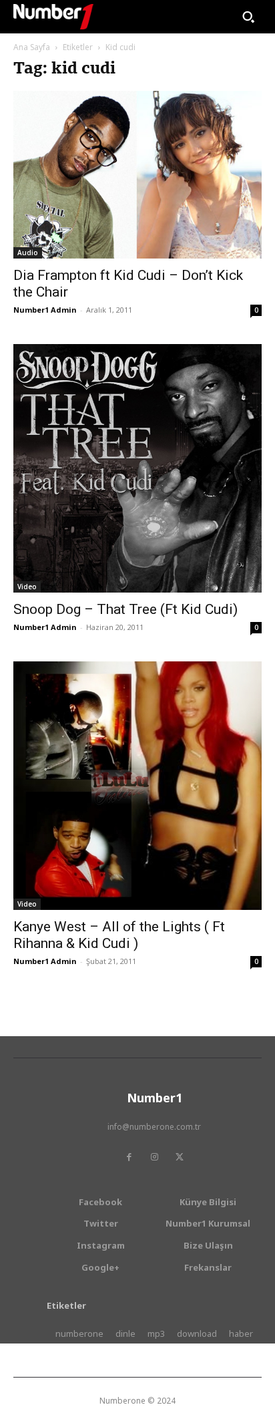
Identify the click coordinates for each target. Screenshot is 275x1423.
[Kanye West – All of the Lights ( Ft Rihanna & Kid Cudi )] (137, 785)
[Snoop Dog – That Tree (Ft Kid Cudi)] (137, 468)
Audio (27, 252)
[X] (179, 1157)
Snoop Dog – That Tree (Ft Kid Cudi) (125, 609)
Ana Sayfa (31, 47)
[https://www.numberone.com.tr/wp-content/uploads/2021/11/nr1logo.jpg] (53, 16)
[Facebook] (129, 1157)
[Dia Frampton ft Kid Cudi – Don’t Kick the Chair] (137, 175)
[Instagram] (154, 1157)
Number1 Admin (45, 310)
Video (27, 586)
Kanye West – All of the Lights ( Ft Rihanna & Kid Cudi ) (119, 935)
